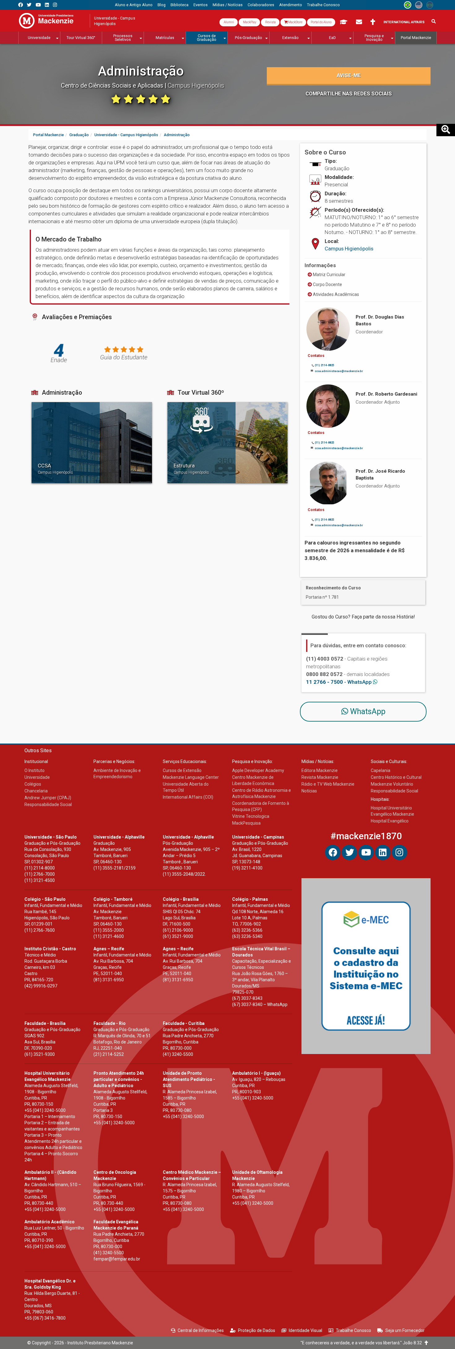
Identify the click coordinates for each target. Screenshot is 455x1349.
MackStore (295, 22)
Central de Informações (201, 1330)
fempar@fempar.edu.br (116, 1258)
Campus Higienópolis (349, 248)
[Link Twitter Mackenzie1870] (29, 5)
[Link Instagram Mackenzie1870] (54, 5)
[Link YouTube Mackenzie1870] (38, 5)
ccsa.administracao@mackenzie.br (339, 371)
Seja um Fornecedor (405, 1330)
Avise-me (349, 75)
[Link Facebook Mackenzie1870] (20, 5)
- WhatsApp (339, 682)
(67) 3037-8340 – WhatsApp (260, 1004)
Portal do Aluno (321, 22)
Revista (270, 22)
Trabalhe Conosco (353, 1330)
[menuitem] (133, 5)
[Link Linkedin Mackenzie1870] (46, 5)
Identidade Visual (305, 1330)
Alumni (228, 22)
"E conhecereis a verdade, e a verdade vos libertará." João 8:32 (363, 1342)
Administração (141, 71)
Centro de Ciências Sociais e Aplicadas (113, 85)
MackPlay (249, 22)
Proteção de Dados (256, 1330)
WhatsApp (366, 711)
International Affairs (404, 22)
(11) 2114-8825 (324, 365)
